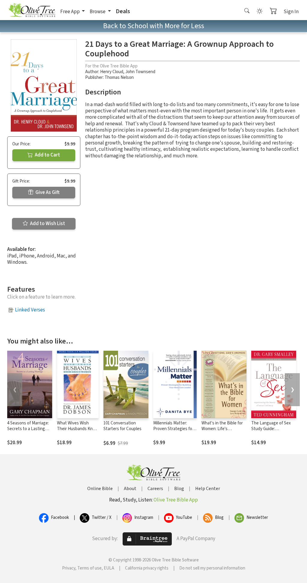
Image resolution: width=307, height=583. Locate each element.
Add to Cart (47, 155)
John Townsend (140, 72)
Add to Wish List (47, 223)
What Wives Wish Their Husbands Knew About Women (77, 429)
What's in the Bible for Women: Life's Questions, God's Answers (222, 431)
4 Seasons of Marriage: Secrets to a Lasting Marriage (28, 429)
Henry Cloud (111, 72)
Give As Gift (47, 192)
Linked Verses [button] (30, 310)
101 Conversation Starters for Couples (122, 426)
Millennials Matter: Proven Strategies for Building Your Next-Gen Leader (175, 431)
